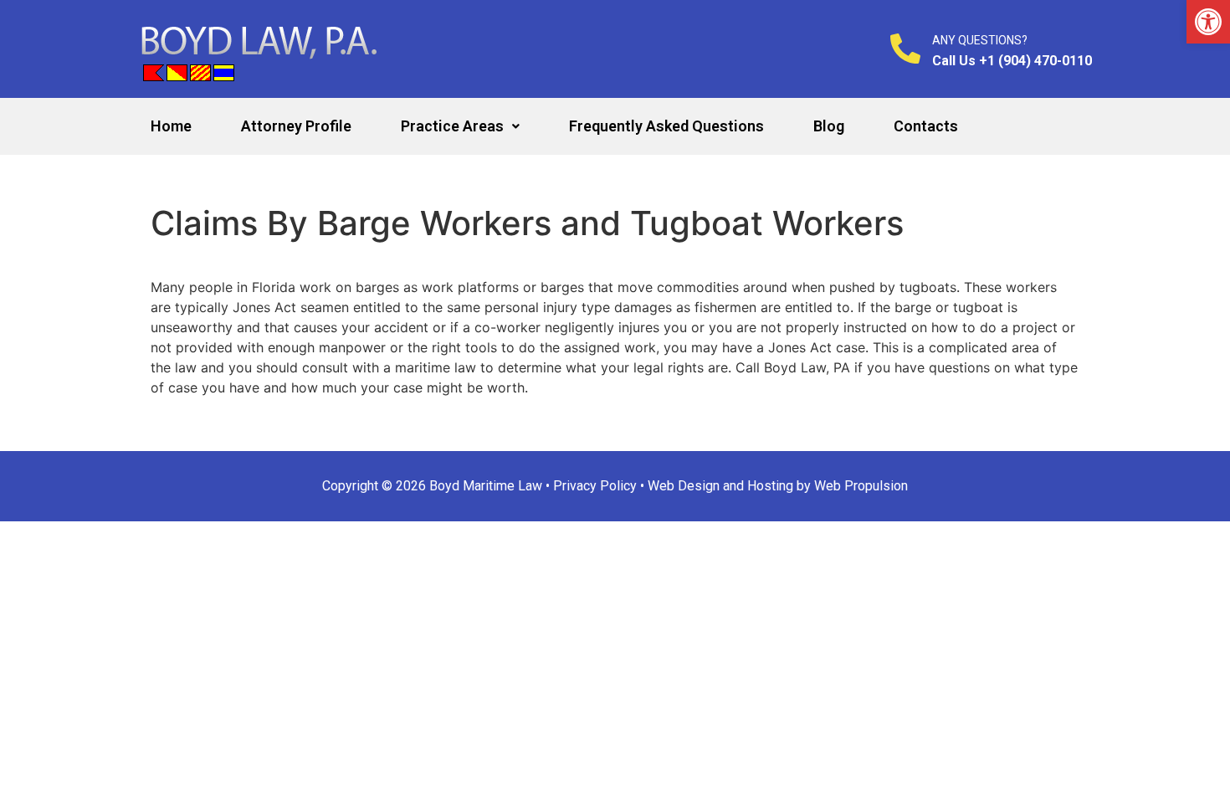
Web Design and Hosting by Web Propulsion (778, 486)
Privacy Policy (595, 486)
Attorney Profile (296, 126)
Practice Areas (452, 126)
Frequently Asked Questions (666, 126)
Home (171, 126)
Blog (828, 126)
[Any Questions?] (905, 48)
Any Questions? (980, 40)
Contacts (926, 126)
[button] (1208, 22)
